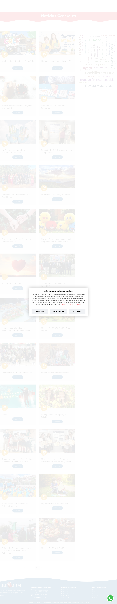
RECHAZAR (77, 311)
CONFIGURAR (58, 311)
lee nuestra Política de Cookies (71, 305)
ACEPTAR (40, 311)
